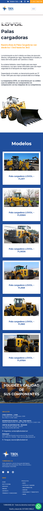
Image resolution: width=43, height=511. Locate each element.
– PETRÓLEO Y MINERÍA (28, 485)
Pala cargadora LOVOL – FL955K (21, 250)
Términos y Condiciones (9, 493)
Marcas (4, 488)
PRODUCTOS (25, 481)
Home (4, 482)
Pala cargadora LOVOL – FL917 (21, 177)
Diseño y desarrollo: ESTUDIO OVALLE (21, 509)
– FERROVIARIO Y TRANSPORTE (30, 492)
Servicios (5, 486)
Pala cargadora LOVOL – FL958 (21, 286)
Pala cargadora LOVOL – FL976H (21, 359)
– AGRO (24, 483)
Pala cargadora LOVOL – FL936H (21, 213)
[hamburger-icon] (33, 8)
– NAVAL (24, 494)
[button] (38, 506)
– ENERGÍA (24, 490)
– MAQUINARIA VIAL (27, 487)
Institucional (6, 484)
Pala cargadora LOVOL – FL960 (21, 322)
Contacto (5, 491)
